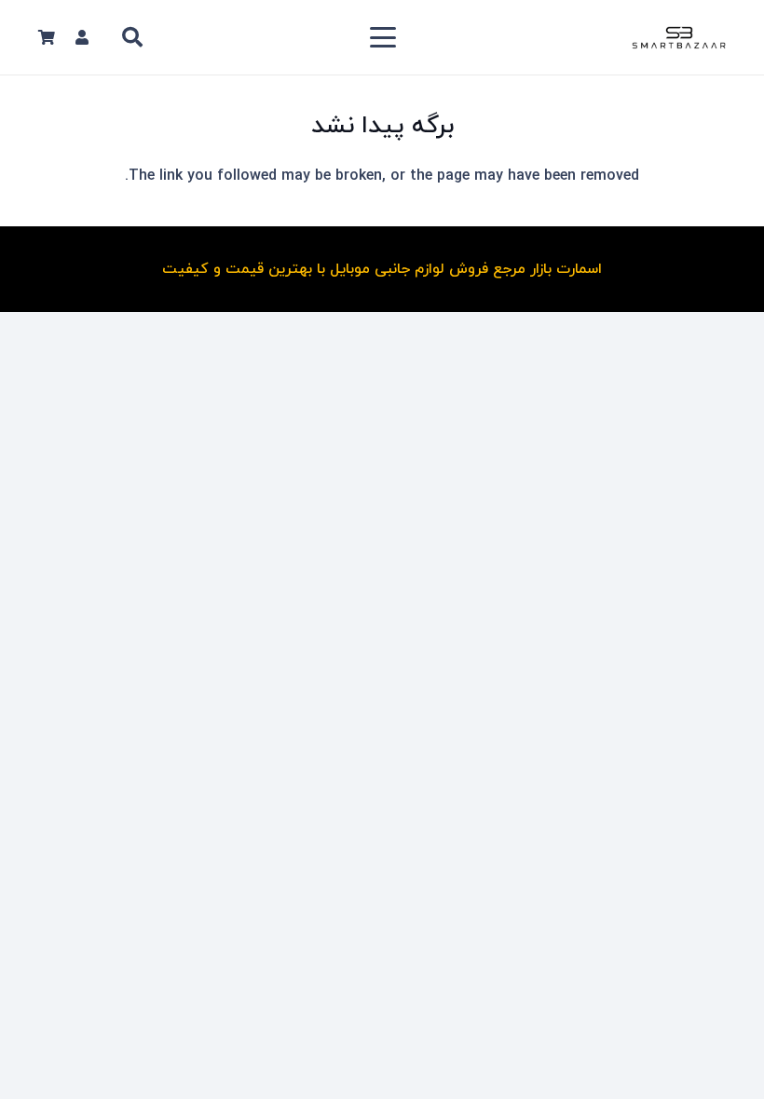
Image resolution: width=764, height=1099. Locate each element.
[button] (383, 37)
